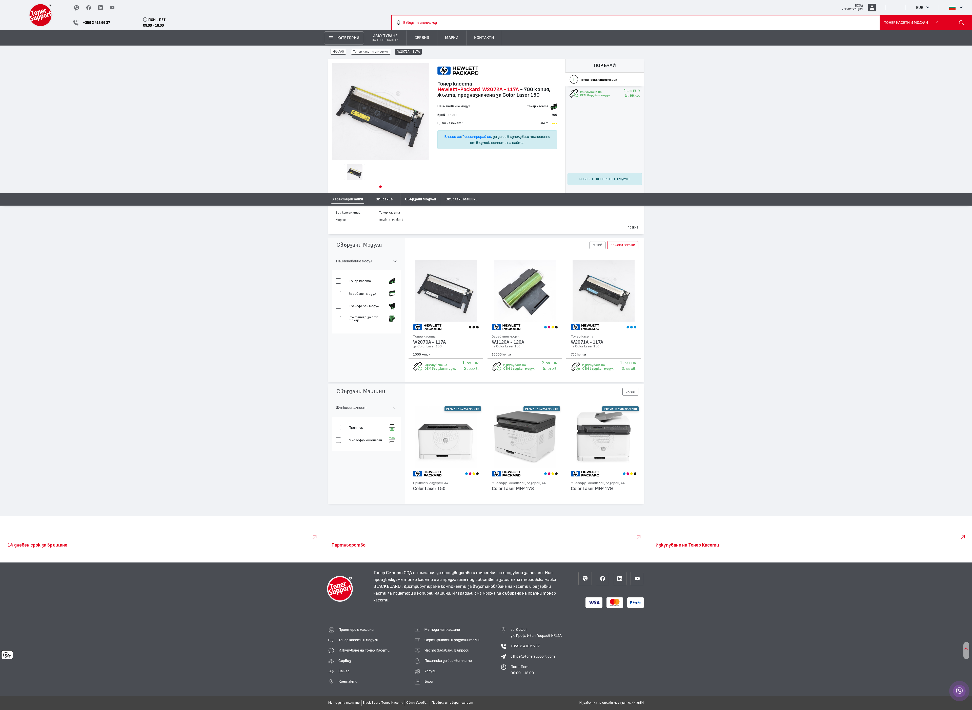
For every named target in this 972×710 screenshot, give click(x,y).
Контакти (347, 681)
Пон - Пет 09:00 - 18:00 (522, 670)
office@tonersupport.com (533, 656)
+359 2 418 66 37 (525, 646)
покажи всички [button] (623, 245)
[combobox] (636, 22)
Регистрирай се (476, 137)
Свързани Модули (420, 199)
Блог (428, 681)
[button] (380, 186)
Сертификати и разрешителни (452, 640)
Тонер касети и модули (370, 52)
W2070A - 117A (429, 342)
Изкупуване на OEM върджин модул (440, 366)
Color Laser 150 (429, 488)
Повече (632, 227)
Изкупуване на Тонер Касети (364, 650)
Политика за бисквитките (448, 661)
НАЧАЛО (338, 52)
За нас (344, 671)
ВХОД (859, 5)
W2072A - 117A (408, 52)
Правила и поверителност (452, 702)
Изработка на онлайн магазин (602, 702)
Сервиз (344, 661)
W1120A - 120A (508, 342)
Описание (384, 199)
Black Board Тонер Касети (383, 702)
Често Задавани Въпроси (446, 650)
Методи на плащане (442, 630)
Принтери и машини (356, 630)
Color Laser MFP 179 (592, 488)
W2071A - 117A (587, 342)
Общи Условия (417, 702)
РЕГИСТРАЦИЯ (852, 9)
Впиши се (452, 137)
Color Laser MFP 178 (513, 488)
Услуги (430, 671)
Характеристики (347, 199)
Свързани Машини (461, 199)
